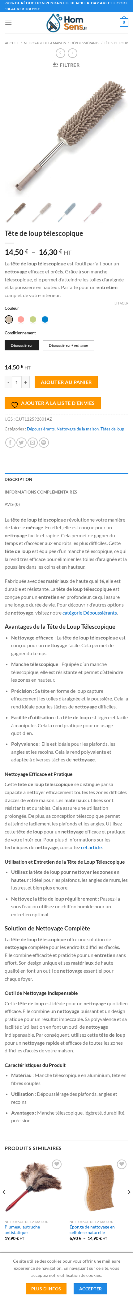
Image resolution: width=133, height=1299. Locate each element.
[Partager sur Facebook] (10, 443)
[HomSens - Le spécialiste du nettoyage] (67, 22)
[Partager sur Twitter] (21, 443)
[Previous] (4, 1204)
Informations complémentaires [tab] (41, 492)
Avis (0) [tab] (12, 504)
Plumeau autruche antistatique (22, 1229)
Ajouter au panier (66, 382)
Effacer (121, 303)
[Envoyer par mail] (33, 443)
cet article (91, 847)
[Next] (129, 1204)
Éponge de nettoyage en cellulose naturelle (92, 1229)
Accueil (12, 43)
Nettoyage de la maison (45, 43)
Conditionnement (20, 333)
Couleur (12, 308)
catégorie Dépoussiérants (89, 612)
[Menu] (8, 22)
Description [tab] (18, 479)
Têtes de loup (116, 43)
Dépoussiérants (85, 43)
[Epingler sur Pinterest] (44, 443)
